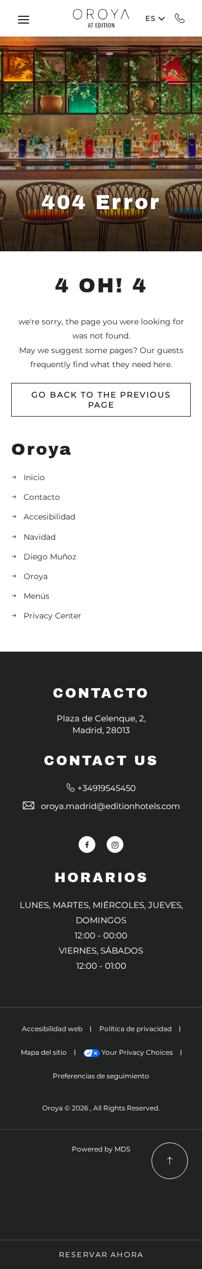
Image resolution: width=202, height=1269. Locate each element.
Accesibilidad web (52, 1028)
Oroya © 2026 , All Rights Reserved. (101, 1108)
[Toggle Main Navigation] (23, 19)
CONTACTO (101, 693)
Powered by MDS (101, 1149)
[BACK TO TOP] (170, 1160)
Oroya (41, 449)
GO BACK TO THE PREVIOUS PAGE (101, 400)
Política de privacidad (135, 1028)
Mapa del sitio (44, 1052)
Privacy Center (52, 616)
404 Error (101, 202)
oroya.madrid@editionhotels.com (110, 806)
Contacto (42, 497)
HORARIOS (101, 877)
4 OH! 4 (101, 285)
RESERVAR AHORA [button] (101, 1254)
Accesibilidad (49, 517)
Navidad (40, 537)
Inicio (34, 477)
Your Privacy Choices (136, 1052)
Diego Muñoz (50, 557)
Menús (36, 596)
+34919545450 (180, 18)
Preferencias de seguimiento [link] (101, 1076)
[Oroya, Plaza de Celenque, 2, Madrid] (101, 18)
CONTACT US (101, 760)
